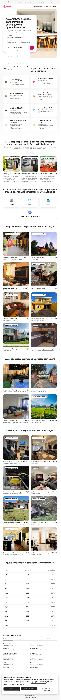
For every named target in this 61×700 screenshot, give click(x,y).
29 (27, 66)
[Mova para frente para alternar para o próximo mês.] (26, 47)
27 (20, 66)
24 (11, 66)
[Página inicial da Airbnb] (7, 6)
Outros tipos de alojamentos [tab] (23, 639)
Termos (34, 697)
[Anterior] (27, 152)
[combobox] (20, 37)
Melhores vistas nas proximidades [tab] (42, 639)
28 (24, 66)
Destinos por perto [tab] (8, 639)
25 (14, 66)
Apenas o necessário (28, 688)
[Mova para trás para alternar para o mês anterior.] (8, 47)
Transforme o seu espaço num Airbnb (45, 6)
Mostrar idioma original (46, 2)
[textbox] (13, 43)
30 (8, 70)
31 (11, 70)
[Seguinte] (33, 152)
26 (17, 66)
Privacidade (27, 697)
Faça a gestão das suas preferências (47, 689)
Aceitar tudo (12, 688)
